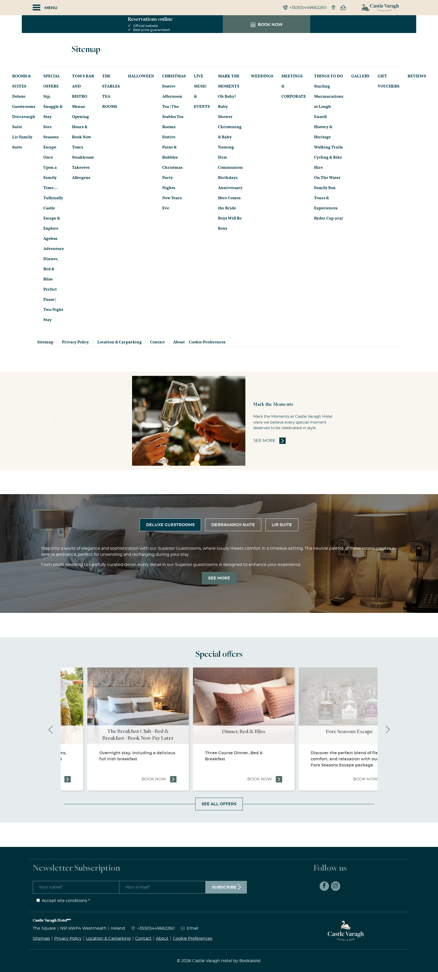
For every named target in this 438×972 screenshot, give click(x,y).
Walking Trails (328, 147)
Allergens (81, 178)
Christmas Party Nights (172, 177)
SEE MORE (219, 578)
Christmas (174, 76)
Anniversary (230, 188)
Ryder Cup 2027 (328, 218)
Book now (134, 779)
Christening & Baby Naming (230, 137)
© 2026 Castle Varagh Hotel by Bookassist (219, 961)
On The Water (327, 178)
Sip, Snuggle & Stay (53, 106)
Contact (157, 342)
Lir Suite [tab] (282, 525)
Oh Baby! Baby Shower (227, 106)
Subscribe (224, 887)
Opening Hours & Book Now (81, 127)
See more (269, 441)
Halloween (141, 76)
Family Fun (325, 188)
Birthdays (228, 178)
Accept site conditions (64, 901)
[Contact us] (343, 7)
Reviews (417, 76)
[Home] (380, 8)
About (179, 342)
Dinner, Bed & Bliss (51, 269)
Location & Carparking (119, 342)
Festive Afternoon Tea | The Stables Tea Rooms (173, 106)
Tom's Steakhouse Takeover (83, 157)
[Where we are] (333, 7)
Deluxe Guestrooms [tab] (170, 525)
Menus (78, 107)
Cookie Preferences (207, 342)
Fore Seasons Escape (51, 137)
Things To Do (328, 76)
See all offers (219, 804)
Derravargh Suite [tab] (233, 525)
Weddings (262, 76)
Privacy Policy (75, 342)
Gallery (360, 76)
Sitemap (45, 342)
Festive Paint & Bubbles (170, 147)
